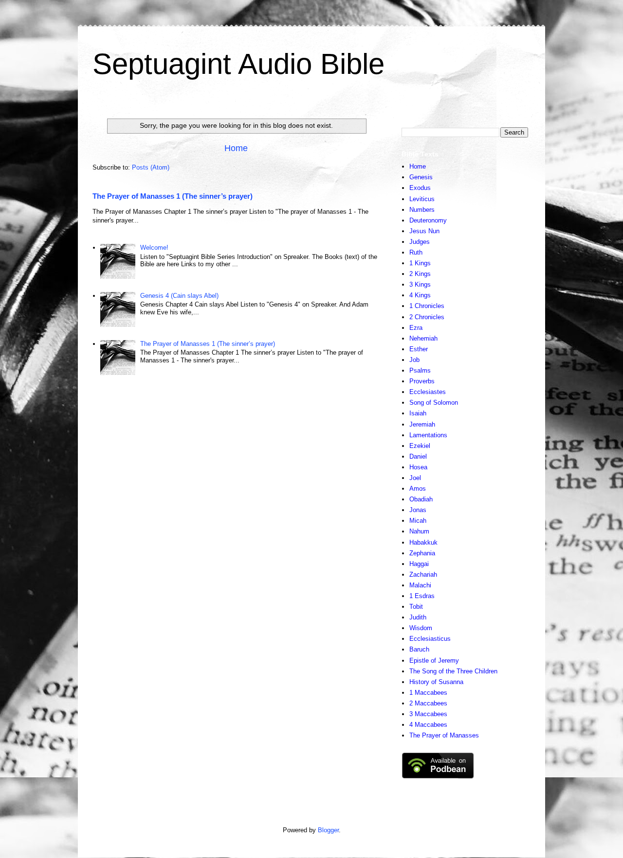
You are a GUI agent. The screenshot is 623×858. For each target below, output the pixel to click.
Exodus (420, 187)
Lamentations (428, 435)
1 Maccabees (428, 692)
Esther (418, 349)
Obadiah (421, 499)
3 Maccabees (428, 714)
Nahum (419, 531)
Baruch (419, 649)
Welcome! (154, 247)
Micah (417, 520)
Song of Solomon (433, 402)
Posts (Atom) (150, 167)
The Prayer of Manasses (444, 735)
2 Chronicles (426, 317)
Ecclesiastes (427, 391)
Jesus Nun (424, 231)
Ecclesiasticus (430, 638)
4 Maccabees (428, 724)
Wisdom (420, 628)
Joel (415, 477)
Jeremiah (422, 424)
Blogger (328, 830)
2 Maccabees (428, 703)
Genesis (421, 177)
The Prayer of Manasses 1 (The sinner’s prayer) (172, 196)
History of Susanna (436, 682)
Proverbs (422, 381)
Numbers (422, 209)
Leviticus (422, 199)
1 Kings (420, 263)
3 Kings (420, 284)
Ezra (415, 327)
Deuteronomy (428, 220)
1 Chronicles (426, 305)
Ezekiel (419, 445)
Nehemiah (423, 338)
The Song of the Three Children (453, 671)
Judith (417, 617)
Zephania (422, 553)
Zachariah (423, 574)
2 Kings (420, 273)
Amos (417, 488)
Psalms (420, 370)
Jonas (417, 510)
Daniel (418, 456)
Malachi (420, 585)
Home (236, 148)
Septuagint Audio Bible (238, 64)
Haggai (419, 563)
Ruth (415, 252)
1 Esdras (422, 596)
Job (414, 359)
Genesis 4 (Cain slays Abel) (179, 295)
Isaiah (417, 413)
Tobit (416, 606)
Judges (419, 241)
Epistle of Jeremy (434, 660)
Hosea (418, 467)
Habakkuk (423, 542)
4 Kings (420, 295)
